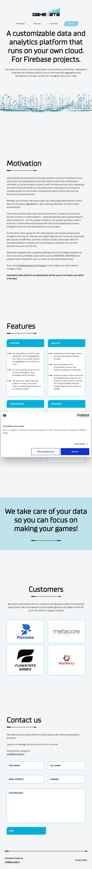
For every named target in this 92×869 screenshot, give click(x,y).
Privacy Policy (81, 860)
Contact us (71, 23)
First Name (12, 760)
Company (52, 774)
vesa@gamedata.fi (15, 754)
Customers (53, 23)
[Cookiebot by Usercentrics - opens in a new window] (78, 415)
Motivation (20, 23)
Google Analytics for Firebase (32, 265)
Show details (79, 444)
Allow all (75, 451)
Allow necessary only (45, 451)
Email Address (13, 774)
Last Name (52, 760)
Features (37, 23)
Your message (13, 787)
